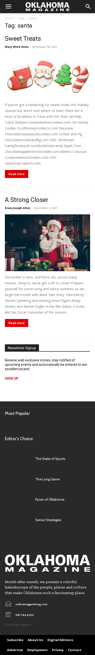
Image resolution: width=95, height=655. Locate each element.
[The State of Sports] (17, 459)
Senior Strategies (48, 520)
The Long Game (47, 479)
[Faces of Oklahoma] (17, 499)
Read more (17, 174)
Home (9, 18)
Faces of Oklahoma (49, 499)
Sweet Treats (23, 38)
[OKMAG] (47, 563)
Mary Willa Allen (17, 47)
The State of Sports (50, 459)
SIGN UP (12, 378)
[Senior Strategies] (17, 520)
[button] (8, 6)
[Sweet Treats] (47, 76)
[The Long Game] (17, 479)
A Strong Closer (26, 199)
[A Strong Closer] (47, 242)
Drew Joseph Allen (17, 208)
